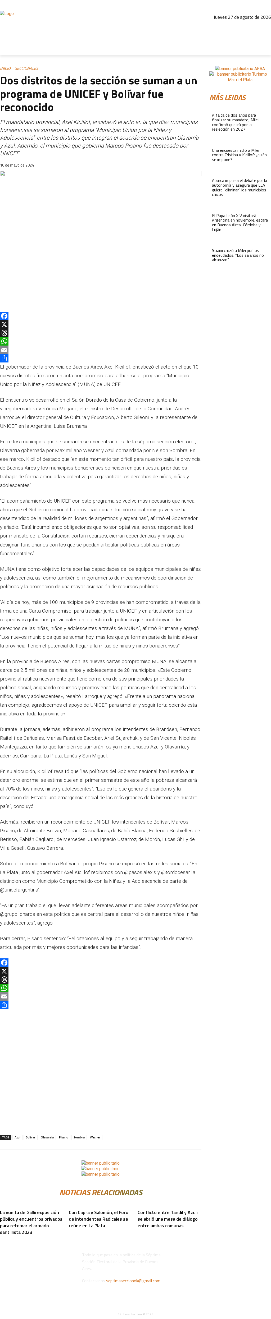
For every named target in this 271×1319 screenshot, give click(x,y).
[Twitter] (255, 28)
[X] (100, 324)
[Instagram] (232, 28)
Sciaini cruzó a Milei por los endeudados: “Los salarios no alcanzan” (238, 255)
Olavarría (47, 1137)
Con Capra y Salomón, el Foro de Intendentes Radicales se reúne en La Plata (98, 1219)
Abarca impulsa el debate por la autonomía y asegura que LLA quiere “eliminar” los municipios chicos (239, 187)
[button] (264, 49)
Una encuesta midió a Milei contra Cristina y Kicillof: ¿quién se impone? (239, 155)
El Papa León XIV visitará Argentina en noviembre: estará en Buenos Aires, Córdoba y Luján (240, 222)
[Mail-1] (266, 28)
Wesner (95, 1137)
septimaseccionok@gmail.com (133, 1280)
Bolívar (30, 1137)
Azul (17, 1137)
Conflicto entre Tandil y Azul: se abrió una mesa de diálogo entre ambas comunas (168, 1219)
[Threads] (243, 28)
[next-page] (71, 1233)
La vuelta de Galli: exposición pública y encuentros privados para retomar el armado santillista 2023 (31, 1222)
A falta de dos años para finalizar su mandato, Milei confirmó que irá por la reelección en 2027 (235, 122)
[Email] (100, 350)
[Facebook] (220, 28)
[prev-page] (67, 1233)
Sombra (79, 1137)
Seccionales (26, 68)
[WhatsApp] (100, 341)
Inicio (5, 68)
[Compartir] (100, 358)
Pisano (63, 1137)
